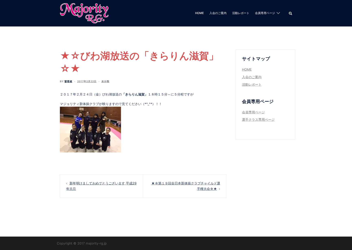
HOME (199, 13)
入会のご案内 (218, 13)
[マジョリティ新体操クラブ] (84, 13)
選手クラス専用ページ (258, 119)
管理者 (68, 81)
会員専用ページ (265, 13)
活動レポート (240, 13)
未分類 (105, 81)
